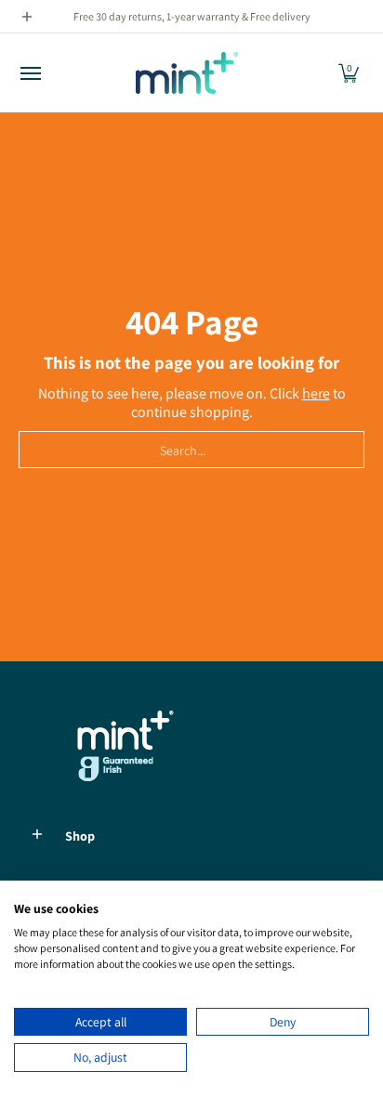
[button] (348, 72)
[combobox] (191, 449)
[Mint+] (187, 73)
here (316, 393)
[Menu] (30, 72)
